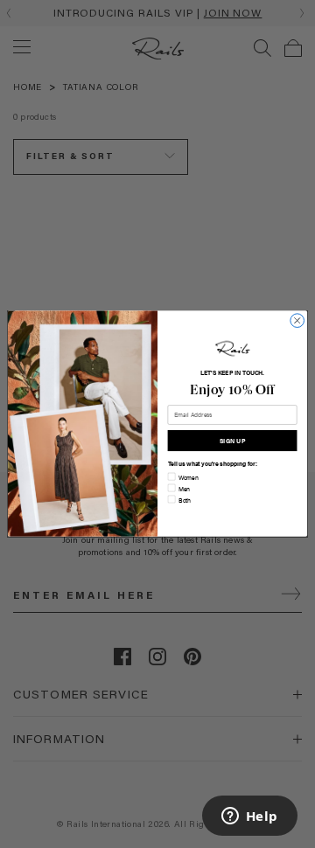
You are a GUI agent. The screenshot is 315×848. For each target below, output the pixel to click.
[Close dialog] (297, 321)
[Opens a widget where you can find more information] (249, 817)
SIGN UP (232, 440)
